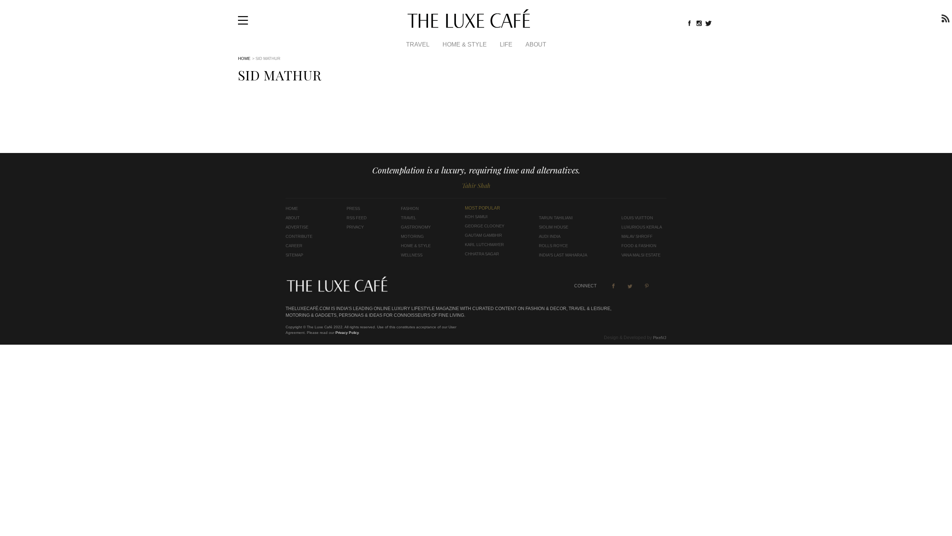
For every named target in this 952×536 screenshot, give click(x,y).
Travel (418, 44)
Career (294, 245)
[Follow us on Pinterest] (647, 286)
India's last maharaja (563, 255)
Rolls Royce (553, 245)
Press (353, 208)
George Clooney (484, 226)
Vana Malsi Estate (640, 255)
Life (506, 44)
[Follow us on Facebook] (689, 23)
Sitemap (294, 255)
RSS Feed (357, 218)
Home (244, 58)
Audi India (549, 236)
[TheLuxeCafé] (469, 25)
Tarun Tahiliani (556, 218)
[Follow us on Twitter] (708, 23)
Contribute (299, 236)
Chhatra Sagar (482, 254)
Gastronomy (416, 227)
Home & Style (465, 44)
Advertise (297, 227)
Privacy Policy (346, 333)
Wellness (411, 255)
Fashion (410, 208)
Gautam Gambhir (483, 235)
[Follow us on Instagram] (699, 23)
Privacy (355, 227)
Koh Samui (476, 216)
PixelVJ (659, 337)
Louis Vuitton (637, 218)
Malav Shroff (637, 236)
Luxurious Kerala (641, 227)
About (535, 44)
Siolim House (553, 227)
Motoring (412, 236)
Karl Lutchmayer (484, 244)
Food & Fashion (638, 245)
